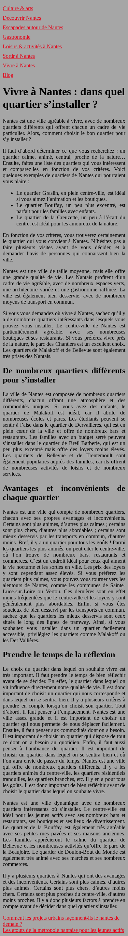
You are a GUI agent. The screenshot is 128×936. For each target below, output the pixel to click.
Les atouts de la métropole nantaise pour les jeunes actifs (63, 930)
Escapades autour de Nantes (33, 27)
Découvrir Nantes (22, 18)
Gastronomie (16, 37)
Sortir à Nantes (19, 56)
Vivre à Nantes (19, 65)
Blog (8, 75)
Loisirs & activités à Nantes (32, 46)
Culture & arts (18, 8)
